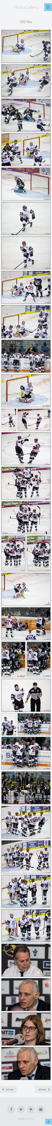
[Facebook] (11, 1109)
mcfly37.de (29, 1119)
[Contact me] (41, 1109)
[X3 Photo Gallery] (31, 1109)
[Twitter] (21, 1109)
